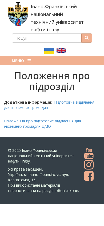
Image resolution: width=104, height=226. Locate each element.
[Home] (18, 14)
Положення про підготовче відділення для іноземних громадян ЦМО (42, 123)
